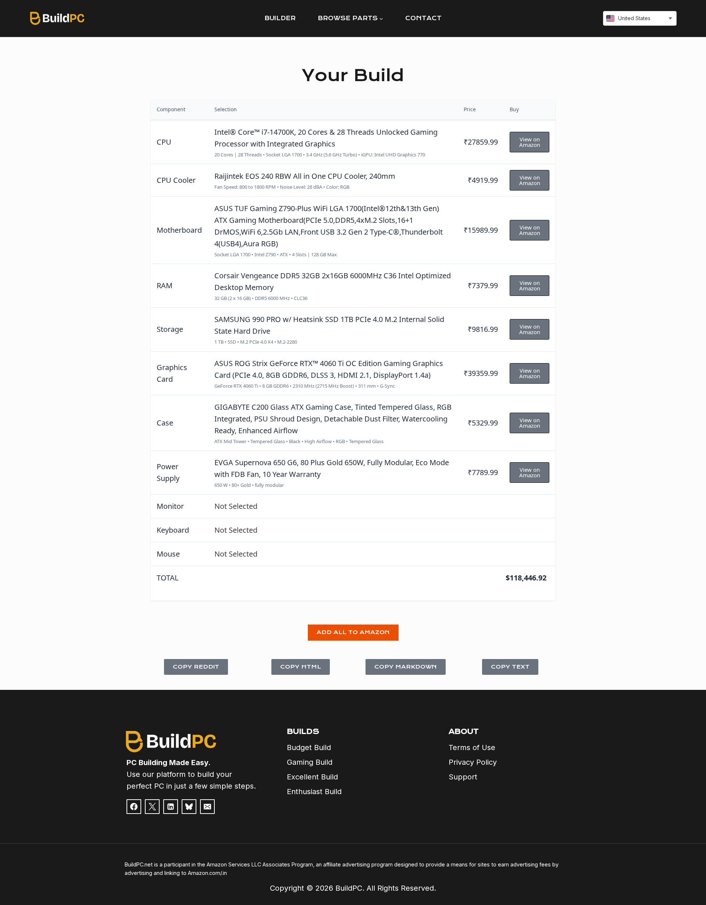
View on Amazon (529, 141)
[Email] (207, 806)
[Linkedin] (170, 806)
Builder (280, 18)
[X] (152, 806)
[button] (353, 633)
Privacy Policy (473, 762)
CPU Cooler (176, 180)
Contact (423, 18)
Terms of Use (472, 747)
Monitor (170, 506)
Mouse (168, 554)
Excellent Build (312, 776)
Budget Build (309, 747)
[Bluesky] (189, 806)
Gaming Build (309, 762)
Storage (170, 329)
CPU (164, 142)
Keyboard (173, 530)
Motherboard (179, 230)
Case (165, 423)
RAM (164, 285)
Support (463, 776)
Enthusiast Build (314, 791)
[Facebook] (133, 806)
